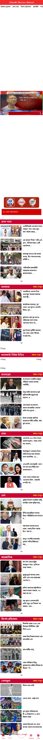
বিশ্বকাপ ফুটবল (5, 6)
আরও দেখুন (37, 286)
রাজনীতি (35, 6)
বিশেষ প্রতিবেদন (26, 6)
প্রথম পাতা (15, 6)
